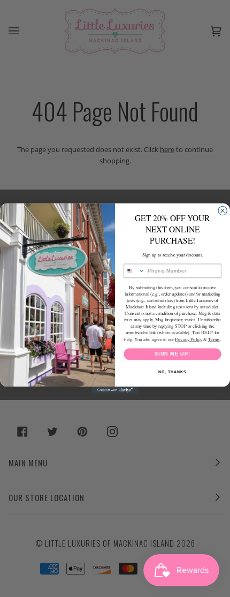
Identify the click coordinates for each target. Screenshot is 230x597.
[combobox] (134, 270)
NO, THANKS (172, 372)
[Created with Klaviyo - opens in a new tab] (115, 390)
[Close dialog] (222, 210)
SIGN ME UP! (172, 353)
